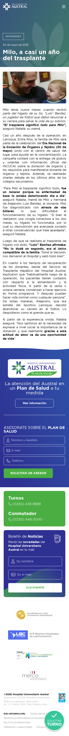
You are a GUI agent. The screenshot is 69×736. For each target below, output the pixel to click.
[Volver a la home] (15, 9)
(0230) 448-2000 (27, 519)
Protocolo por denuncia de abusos (25, 718)
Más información (34, 403)
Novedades (13, 36)
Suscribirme (35, 587)
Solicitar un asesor (28, 473)
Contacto (42, 727)
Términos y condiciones (18, 727)
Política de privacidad (17, 723)
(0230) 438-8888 (26, 504)
